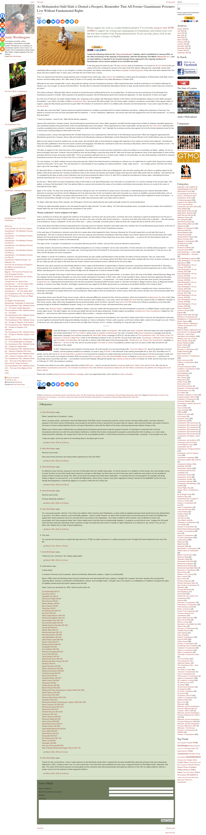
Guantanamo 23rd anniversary (187, 431)
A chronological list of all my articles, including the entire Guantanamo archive (187, 196)
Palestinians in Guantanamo (187, 605)
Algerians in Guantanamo (186, 241)
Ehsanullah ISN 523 (49, 736)
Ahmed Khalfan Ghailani (185, 237)
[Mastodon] (58, 21)
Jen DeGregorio (51, 397)
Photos (185, 767)
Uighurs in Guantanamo (185, 678)
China (179, 364)
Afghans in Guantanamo (185, 228)
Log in (32, 2)
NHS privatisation (182, 765)
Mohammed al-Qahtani (185, 564)
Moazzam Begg (120, 395)
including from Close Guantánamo (148, 311)
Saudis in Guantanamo (185, 637)
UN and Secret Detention (186, 687)
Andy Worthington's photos (186, 258)
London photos (182, 540)
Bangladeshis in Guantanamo (187, 319)
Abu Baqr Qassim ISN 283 (52, 635)
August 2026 (181, 29)
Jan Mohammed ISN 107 (51, 611)
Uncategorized (182, 689)
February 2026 (182, 42)
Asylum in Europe (183, 310)
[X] (2, 20)
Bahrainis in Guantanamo (186, 317)
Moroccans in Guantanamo (186, 570)
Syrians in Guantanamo (185, 650)
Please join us (163, 57)
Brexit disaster (182, 354)
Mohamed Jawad (183, 559)
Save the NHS (182, 639)
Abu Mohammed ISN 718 (51, 738)
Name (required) (45, 788)
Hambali (180, 486)
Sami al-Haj (181, 635)
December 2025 (182, 46)
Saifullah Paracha (183, 630)
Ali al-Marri (181, 245)
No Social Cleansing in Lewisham (70, 354)
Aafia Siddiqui (182, 209)
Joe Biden (180, 516)
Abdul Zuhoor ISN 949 (50, 680)
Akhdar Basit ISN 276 (50, 630)
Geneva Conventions (63, 178)
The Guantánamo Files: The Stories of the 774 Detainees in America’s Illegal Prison (19, 296)
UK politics (181, 685)
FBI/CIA (180, 412)
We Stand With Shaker (98, 335)
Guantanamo (47, 395)
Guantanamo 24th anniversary (187, 434)
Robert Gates (182, 626)
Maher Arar (181, 542)
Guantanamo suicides (184, 479)
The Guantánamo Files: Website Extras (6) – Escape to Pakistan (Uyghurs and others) (19, 334)
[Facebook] (39, 21)
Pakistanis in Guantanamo (186, 602)
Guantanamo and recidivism (187, 440)
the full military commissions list (135, 368)
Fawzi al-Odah (182, 408)
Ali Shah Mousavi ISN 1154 (52, 712)
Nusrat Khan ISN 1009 (50, 695)
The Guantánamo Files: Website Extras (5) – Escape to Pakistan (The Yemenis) (19, 327)
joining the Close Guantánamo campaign (68, 374)
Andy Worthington (49, 412)
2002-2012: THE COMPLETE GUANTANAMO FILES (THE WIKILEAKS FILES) (187, 189)
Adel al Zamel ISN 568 (50, 721)
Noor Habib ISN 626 (49, 731)
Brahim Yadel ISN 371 (50, 642)
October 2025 (182, 50)
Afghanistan (181, 226)
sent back (132, 300)
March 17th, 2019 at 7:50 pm (57, 546)
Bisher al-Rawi (182, 345)
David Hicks (181, 375)
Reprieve (187, 770)
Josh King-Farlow (19, 384)
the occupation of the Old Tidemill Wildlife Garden (109, 356)
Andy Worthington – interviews (187, 254)
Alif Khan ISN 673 (48, 664)
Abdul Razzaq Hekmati (185, 215)
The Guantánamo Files (13, 124)
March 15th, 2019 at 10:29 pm (57, 529)
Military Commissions (184, 555)
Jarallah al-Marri (182, 514)
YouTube (151, 365)
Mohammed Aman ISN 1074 (52, 707)
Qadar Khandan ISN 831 (51, 666)
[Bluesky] (53, 21)
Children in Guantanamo (185, 362)
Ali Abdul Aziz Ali (183, 243)
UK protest (190, 775)
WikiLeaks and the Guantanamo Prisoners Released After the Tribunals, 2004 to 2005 (188, 708)
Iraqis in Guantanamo (184, 507)
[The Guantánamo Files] (21, 108)
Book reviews (182, 347)
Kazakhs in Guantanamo (185, 527)
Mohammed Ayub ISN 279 (52, 632)
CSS (14, 380)
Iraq (178, 505)
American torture (183, 250)
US (113, 338)
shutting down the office (157, 297)
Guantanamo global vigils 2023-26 (189, 460)
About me (8, 226)
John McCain (181, 518)
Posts (8, 377)
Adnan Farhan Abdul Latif (186, 224)
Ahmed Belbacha (183, 232)
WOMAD (180, 732)
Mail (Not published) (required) (50, 792)
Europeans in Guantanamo (186, 399)
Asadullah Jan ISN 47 (50, 596)
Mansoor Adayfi (55, 309)
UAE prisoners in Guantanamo (187, 676)
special (87, 178)
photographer (113, 330)
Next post (40, 2)
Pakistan (180, 600)
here (72, 335)
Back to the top (170, 832)
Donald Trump (163, 395)
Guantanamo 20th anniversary (187, 425)
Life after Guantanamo (88, 395)
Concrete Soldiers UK (138, 349)
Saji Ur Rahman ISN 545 (51, 717)
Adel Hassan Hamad (184, 222)
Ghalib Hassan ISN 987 (51, 685)
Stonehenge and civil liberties (187, 646)
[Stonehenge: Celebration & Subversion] (21, 174)
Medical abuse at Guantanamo (187, 550)
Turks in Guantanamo (184, 674)
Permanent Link (42, 399)
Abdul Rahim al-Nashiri (185, 213)
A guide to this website (185, 202)
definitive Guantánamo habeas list (109, 368)
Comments (15, 377)
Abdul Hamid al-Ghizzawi (186, 211)
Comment (42, 799)
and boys (124, 65)
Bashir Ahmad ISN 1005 (51, 688)
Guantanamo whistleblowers (187, 483)
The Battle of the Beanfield (14, 157)
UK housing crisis (183, 682)
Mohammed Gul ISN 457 (51, 644)
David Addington (183, 373)
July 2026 (180, 31)
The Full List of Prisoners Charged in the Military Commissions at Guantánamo (18, 267)
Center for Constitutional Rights (186, 748)
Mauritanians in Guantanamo (105, 395)
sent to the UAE (126, 302)
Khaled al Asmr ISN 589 (51, 726)
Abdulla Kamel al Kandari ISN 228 (55, 625)
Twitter (136, 365)
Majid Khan (181, 544)
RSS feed (89, 365)
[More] (76, 21)
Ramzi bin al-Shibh (183, 620)
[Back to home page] (20, 19)
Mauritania (88, 397)
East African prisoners (185, 386)
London (180, 762)
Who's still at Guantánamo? (186, 150)
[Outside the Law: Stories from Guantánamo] (21, 204)
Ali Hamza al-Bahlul (184, 248)
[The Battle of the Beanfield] (21, 141)
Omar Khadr (181, 594)
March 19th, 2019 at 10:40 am (57, 773)
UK (122, 338)
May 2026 (180, 35)
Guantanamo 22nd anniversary (187, 429)
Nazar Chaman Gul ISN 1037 (53, 704)
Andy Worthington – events (186, 252)
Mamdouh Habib (183, 546)
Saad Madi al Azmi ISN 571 (52, 724)
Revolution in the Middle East (187, 624)
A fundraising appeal (184, 200)
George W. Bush (183, 418)
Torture (197, 772)
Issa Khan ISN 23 (48, 594)
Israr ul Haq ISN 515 (49, 654)
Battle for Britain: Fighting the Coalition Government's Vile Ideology (187, 326)
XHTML (9, 380)
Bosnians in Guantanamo (186, 349)
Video (183, 777)
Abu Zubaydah (182, 219)
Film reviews (181, 416)
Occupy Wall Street (184, 589)
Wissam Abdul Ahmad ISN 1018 (54, 697)
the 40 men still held (160, 65)
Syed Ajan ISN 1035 (49, 700)
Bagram (180, 312)
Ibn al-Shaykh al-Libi (184, 494)
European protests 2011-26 (186, 397)
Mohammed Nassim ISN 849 (53, 671)
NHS (199, 762)
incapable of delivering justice (132, 70)
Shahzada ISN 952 (49, 683)
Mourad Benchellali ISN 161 (52, 623)
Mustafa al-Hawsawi (184, 581)
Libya (179, 533)
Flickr (142, 365)
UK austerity (181, 775)
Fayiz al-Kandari (183, 410)
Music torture (181, 579)
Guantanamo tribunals (185, 481)
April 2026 (180, 37)
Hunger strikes (192, 760)
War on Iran (181, 702)
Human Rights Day (183, 488)
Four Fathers (181, 757)
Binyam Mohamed (183, 343)
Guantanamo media (73, 395)
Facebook (121, 365)
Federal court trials (183, 414)
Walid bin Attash (183, 700)
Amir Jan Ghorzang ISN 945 (52, 745)
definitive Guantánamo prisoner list (53, 368)
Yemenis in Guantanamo (185, 734)
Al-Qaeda (189, 743)
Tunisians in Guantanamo (186, 672)
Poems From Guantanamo (186, 611)
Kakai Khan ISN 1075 (50, 709)
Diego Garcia (181, 380)
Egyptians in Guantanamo (186, 388)
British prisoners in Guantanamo (188, 356)
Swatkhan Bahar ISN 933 (51, 678)
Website (42, 795)
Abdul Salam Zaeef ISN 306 (52, 640)
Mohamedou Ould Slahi (134, 395)
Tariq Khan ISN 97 (49, 608)
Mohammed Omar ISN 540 (52, 659)
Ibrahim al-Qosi (182, 496)
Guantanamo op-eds (184, 477)
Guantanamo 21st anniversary (187, 427)
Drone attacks (182, 384)
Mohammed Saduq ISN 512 (52, 652)
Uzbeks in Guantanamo (185, 698)
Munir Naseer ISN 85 (50, 606)
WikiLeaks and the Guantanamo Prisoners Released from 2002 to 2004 (188, 715)
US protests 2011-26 (184, 695)
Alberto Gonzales (183, 239)
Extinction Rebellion (184, 401)
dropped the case (43, 282)
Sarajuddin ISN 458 (49, 647)
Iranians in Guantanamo (185, 503)
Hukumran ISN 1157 (49, 714)
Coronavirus (181, 371)
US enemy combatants (185, 691)
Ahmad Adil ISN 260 (49, 627)
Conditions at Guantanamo (186, 369)
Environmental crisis (184, 390)
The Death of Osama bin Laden (188, 654)
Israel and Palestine (184, 509)
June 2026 (181, 33)
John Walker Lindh (183, 520)
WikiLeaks (181, 704)
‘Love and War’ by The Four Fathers (18, 228)
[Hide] (1, 54)
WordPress (18, 382)
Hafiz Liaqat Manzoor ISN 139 (53, 615)
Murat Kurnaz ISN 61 (50, 601)
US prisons (181, 693)
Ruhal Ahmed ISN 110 (50, 733)
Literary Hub (111, 77)
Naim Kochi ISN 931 (49, 676)
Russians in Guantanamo (186, 628)
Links (7, 373)
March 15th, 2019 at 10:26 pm (57, 442)
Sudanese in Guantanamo (186, 648)
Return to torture (183, 622)
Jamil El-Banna (182, 512)
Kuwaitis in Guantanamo (185, 531)
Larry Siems (61, 397)
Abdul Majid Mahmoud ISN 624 (54, 729)
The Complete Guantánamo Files (80, 368)
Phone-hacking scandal (185, 607)
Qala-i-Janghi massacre (185, 618)
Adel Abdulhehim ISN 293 (51, 637)
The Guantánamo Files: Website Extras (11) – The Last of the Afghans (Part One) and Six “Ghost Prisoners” (19, 361)
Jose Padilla (181, 524)
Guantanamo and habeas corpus (188, 436)
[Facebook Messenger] (72, 21)
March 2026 (181, 40)
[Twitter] (44, 21)
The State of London (105, 343)
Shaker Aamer (182, 641)
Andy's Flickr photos (187, 116)
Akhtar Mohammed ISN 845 (52, 668)
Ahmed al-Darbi (182, 230)
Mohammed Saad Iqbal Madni (187, 568)
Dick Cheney (181, 377)
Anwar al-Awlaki (182, 308)
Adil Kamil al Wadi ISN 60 (51, 599)
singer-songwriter (137, 330)
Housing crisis (182, 760)
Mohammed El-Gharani (185, 566)
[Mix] (2, 39)
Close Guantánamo (124, 54)
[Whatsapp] (2, 44)
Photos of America (183, 609)
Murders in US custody (185, 574)
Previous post (170, 2)
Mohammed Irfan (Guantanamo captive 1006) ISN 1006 (63, 690)
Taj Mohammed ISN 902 (51, 673)
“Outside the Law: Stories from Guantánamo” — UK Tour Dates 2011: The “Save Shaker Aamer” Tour (19, 284)
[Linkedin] (67, 21)
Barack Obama (182, 321)
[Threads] (48, 21)
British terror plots (183, 360)
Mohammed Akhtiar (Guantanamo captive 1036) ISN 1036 (64, 702)
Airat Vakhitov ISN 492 (50, 649)
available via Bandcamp (107, 333)
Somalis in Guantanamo (185, 643)
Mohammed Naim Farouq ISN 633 (55, 661)
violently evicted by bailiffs (126, 359)
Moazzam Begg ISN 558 (51, 719)
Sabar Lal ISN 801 (49, 741)
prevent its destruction (147, 356)
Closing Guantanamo (184, 367)
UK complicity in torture (185, 680)
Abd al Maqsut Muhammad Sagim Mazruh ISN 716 (61, 748)
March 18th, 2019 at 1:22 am (57, 560)
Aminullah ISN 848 (49, 743)
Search (179, 2)
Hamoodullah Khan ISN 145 (52, 620)
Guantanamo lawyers (59, 395)
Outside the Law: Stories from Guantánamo (146, 340)
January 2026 (182, 44)
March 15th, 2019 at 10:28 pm (57, 461)
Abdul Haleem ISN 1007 (51, 692)
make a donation (126, 374)
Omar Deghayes (183, 592)
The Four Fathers (79, 333)
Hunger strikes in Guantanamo (187, 490)
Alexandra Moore (152, 395)
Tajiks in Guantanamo (184, 652)
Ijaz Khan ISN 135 (49, 613)
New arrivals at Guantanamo (187, 585)
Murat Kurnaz (182, 572)
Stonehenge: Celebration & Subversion (18, 190)
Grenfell (107, 351)
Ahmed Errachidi (183, 235)
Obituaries (180, 587)
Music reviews (182, 576)
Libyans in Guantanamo (185, 535)
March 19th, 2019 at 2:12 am (57, 752)
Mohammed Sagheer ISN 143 (53, 618)
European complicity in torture (187, 395)
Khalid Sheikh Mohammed (186, 529)
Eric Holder (181, 393)
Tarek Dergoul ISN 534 (50, 656)
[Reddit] (62, 21)
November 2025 (182, 48)
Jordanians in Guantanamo (186, 522)
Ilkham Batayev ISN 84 (50, 603)
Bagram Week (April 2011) (186, 315)
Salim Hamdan (182, 633)
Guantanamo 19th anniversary (187, 423)
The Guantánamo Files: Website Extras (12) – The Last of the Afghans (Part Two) (19, 368)
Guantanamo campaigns (185, 457)
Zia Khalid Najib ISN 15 (50, 591)
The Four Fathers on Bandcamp (16, 91)
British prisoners (194, 746)
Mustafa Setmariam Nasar (186, 583)
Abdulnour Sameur (183, 217)
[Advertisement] (14, 424)
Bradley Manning (183, 351)
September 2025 (183, 53)
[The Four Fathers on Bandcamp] (21, 75)
